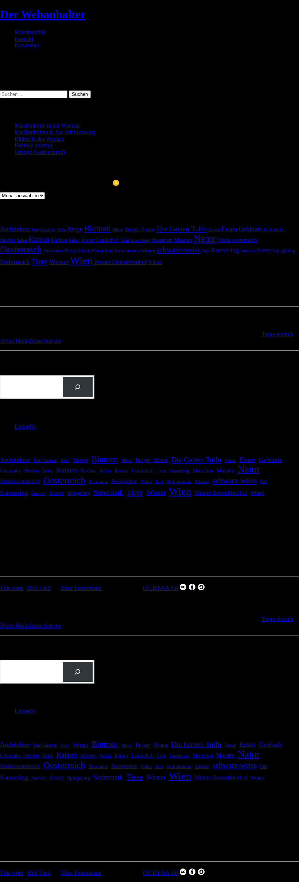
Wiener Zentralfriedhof (120, 262)
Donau (214, 229)
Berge (75, 229)
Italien (21, 240)
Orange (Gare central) (40, 152)
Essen (229, 229)
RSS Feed (38, 588)
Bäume (148, 229)
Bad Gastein (44, 229)
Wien (81, 260)
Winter (155, 262)
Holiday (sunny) (33, 145)
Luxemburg (141, 240)
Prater (97, 250)
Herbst (7, 240)
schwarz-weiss (178, 249)
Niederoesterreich (237, 240)
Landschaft (107, 240)
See (205, 250)
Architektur (15, 229)
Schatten (147, 251)
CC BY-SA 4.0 (160, 588)
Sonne (263, 250)
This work (12, 588)
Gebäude (250, 229)
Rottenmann (126, 250)
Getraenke (274, 229)
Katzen (38, 239)
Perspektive (77, 250)
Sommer (247, 250)
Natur (204, 238)
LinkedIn (25, 426)
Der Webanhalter (42, 14)
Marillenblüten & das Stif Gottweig (55, 132)
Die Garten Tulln (182, 229)
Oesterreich (21, 249)
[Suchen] (78, 387)
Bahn (61, 230)
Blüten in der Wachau (40, 139)
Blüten (117, 230)
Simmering (225, 250)
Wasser (59, 261)
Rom (109, 250)
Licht (124, 240)
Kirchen (59, 240)
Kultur (74, 240)
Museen (183, 240)
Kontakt (24, 39)
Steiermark (15, 261)
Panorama (53, 250)
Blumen (97, 228)
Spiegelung (283, 250)
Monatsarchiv (30, 32)
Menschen (162, 240)
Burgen (132, 229)
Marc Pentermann (81, 588)
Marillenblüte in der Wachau (47, 126)
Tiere (39, 261)
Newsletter (27, 45)
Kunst (88, 240)
